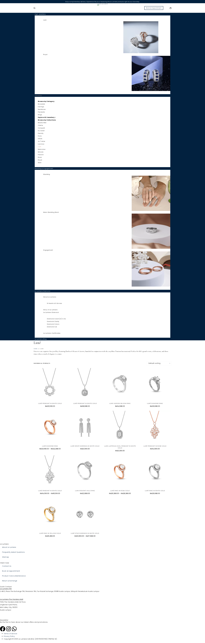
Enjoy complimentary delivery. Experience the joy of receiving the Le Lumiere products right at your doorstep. (102, 2)
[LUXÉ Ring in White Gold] (155, 471)
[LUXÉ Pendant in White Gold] (50, 384)
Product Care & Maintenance (14, 576)
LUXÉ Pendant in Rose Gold (155, 446)
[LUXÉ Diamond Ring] (155, 384)
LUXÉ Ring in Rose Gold (120, 490)
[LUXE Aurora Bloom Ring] (120, 384)
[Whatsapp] (14, 628)
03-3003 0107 (5, 597)
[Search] (34, 8)
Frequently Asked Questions (13, 552)
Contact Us (6, 566)
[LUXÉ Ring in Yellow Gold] (50, 514)
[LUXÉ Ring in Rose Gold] (120, 471)
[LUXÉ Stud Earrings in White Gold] (85, 514)
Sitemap (5, 557)
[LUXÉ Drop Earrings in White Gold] (85, 427)
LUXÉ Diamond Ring (155, 403)
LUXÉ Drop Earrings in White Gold (85, 446)
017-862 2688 (5, 613)
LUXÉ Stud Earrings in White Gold (85, 533)
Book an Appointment (153, 8)
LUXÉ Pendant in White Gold (50, 403)
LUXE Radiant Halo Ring (85, 490)
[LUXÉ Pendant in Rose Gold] (155, 427)
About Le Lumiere (9, 547)
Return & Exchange (9, 581)
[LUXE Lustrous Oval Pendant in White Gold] (120, 427)
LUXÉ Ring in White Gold (155, 490)
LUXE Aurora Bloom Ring (120, 403)
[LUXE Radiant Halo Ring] (85, 471)
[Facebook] (2, 628)
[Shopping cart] (170, 8)
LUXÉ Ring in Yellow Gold (50, 533)
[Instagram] (8, 628)
